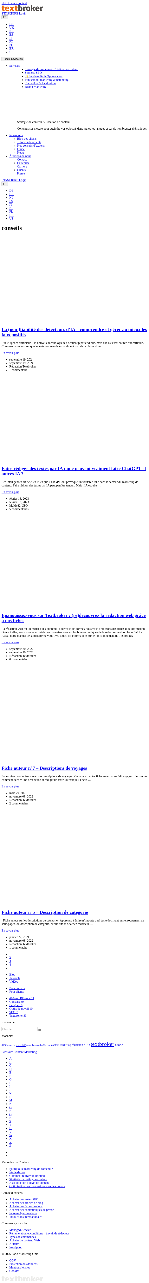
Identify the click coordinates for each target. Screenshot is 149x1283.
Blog (12, 974)
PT (11, 41)
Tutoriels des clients (29, 142)
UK (11, 27)
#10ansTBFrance (21, 998)
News (20, 152)
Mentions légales (19, 1267)
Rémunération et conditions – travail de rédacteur (39, 1233)
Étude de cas (17, 1172)
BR (11, 48)
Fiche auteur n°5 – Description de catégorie (45, 912)
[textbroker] (22, 10)
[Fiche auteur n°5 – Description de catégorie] (74, 904)
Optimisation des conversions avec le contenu (37, 1186)
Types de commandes (22, 1237)
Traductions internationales (25, 1216)
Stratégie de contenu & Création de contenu (51, 69)
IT (10, 38)
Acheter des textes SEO (23, 1199)
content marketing (61, 1045)
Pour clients (16, 991)
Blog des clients (26, 138)
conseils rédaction (42, 1045)
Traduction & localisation (40, 83)
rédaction (77, 1045)
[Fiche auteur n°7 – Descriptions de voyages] (74, 760)
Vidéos (13, 981)
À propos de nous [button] (20, 156)
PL (11, 45)
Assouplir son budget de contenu (29, 1182)
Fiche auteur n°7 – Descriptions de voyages (44, 768)
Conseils (16, 1001)
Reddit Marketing (35, 86)
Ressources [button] (16, 135)
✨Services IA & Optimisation (43, 76)
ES (11, 34)
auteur (21, 1044)
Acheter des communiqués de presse (31, 1209)
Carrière (22, 166)
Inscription (15, 1247)
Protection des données (23, 1264)
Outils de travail (21, 1008)
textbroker (102, 1044)
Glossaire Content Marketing (19, 1052)
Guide (21, 149)
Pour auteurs (17, 988)
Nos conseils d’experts (31, 145)
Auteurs (14, 1243)
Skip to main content (14, 3)
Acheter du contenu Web (24, 1240)
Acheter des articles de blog (26, 1202)
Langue (16, 1005)
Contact (22, 159)
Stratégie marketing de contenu (28, 1179)
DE (11, 24)
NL (11, 31)
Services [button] (14, 65)
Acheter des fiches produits (25, 1206)
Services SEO (33, 72)
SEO (13, 1012)
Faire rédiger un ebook (23, 1213)
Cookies (14, 1271)
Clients (21, 170)
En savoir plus (10, 353)
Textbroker (18, 1015)
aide (4, 1044)
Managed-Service (20, 1230)
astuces (11, 1045)
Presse (21, 173)
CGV (12, 1260)
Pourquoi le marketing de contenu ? (31, 1168)
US (11, 52)
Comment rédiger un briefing (27, 1175)
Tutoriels (14, 978)
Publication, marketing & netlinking (46, 79)
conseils (30, 1045)
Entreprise (23, 163)
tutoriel (119, 1044)
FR (4, 17)
